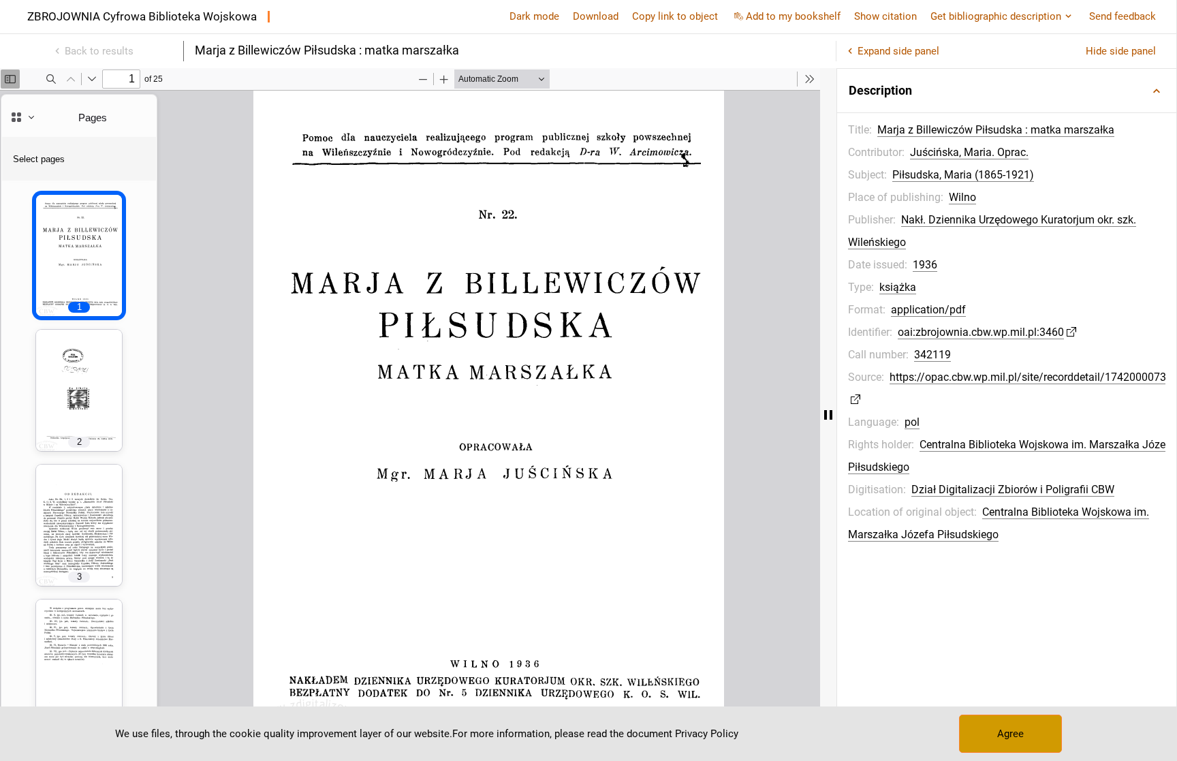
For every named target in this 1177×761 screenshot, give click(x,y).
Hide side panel (1121, 51)
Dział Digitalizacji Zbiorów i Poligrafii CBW (1012, 489)
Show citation (885, 16)
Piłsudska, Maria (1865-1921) (963, 174)
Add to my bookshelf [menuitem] (793, 16)
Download (595, 16)
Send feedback (1122, 16)
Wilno (962, 197)
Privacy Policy (706, 734)
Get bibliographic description (995, 16)
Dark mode (534, 16)
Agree (1010, 734)
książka (897, 287)
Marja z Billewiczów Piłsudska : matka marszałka (995, 129)
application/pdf (928, 309)
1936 (925, 264)
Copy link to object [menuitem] (675, 16)
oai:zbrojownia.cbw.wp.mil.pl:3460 (981, 332)
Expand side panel (898, 51)
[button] (1006, 90)
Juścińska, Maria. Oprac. (969, 152)
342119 (932, 354)
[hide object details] (828, 414)
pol (912, 422)
